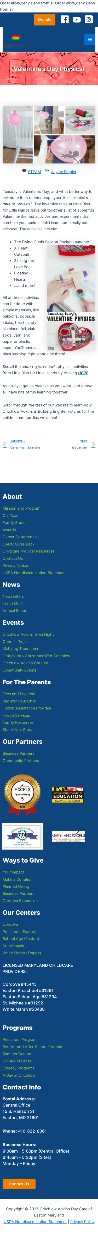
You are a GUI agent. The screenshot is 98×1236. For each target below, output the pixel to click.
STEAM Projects (17, 1061)
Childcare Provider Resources (29, 551)
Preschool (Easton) (20, 931)
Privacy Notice (15, 565)
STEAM (34, 171)
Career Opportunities (21, 537)
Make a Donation (18, 879)
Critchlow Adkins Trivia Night (28, 634)
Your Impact (13, 872)
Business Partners (18, 753)
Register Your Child (19, 701)
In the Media (14, 603)
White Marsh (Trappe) (22, 953)
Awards (9, 530)
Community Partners (21, 760)
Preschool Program (20, 1039)
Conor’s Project (16, 641)
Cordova (10, 924)
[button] (44, 19)
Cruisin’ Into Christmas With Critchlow (36, 656)
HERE (83, 373)
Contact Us (13, 558)
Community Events (20, 670)
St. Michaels (13, 946)
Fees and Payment (19, 694)
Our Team (11, 515)
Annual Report (15, 610)
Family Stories (15, 522)
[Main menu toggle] (89, 39)
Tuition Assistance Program (27, 708)
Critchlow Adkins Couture (25, 663)
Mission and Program (22, 508)
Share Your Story (17, 729)
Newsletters (13, 596)
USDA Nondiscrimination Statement (34, 572)
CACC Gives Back (18, 544)
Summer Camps (17, 1053)
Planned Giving (16, 886)
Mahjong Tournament (22, 648)
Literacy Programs (19, 1068)
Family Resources (18, 722)
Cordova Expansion (20, 900)
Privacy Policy (82, 1221)
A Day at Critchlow (19, 1075)
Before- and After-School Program (33, 1046)
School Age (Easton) (21, 938)
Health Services (16, 715)
